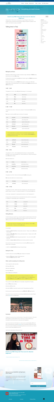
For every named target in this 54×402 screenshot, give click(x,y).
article (10, 295)
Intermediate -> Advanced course (30, 0)
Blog (36, 3)
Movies (42, 31)
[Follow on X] (44, 399)
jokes (41, 28)
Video (41, 40)
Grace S (8, 10)
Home (22, 3)
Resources (31, 3)
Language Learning (43, 29)
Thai (41, 34)
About (39, 3)
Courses (26, 3)
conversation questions (44, 23)
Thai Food (42, 35)
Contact (21, 399)
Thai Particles (43, 36)
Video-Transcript (43, 41)
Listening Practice (43, 30)
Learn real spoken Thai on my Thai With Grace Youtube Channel (17, 393)
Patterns (14, 10)
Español (42, 24)
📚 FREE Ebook (45, 3)
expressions (42, 25)
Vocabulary (17, 10)
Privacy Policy (32, 399)
